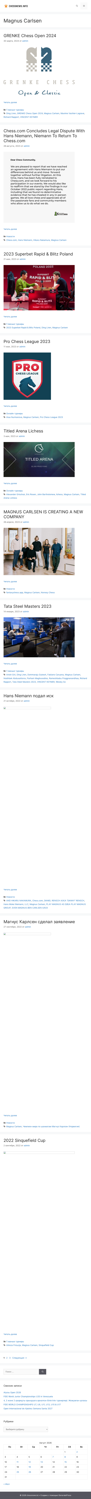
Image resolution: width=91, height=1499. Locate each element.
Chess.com (11, 240)
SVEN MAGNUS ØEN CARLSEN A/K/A (30, 908)
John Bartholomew (46, 494)
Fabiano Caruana (55, 674)
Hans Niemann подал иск (29, 695)
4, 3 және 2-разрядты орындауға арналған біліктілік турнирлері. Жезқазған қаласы (45, 1400)
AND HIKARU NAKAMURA (18, 900)
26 (30, 1472)
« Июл (7, 1484)
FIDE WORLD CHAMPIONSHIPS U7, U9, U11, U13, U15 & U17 (32, 1404)
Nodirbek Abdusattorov (15, 678)
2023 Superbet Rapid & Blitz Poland (38, 253)
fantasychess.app (14, 592)
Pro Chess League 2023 (27, 341)
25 (18, 1472)
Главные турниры (15, 110)
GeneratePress (65, 1495)
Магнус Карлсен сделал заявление (39, 921)
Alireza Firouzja (13, 1345)
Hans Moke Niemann (13, 904)
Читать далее (10, 102)
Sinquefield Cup (46, 1345)
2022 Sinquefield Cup (24, 1140)
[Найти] (42, 1372)
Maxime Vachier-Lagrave (72, 113)
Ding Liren (11, 113)
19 (30, 1467)
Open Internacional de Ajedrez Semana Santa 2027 (28, 1408)
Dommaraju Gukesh (36, 674)
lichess (59, 494)
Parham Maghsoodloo (37, 678)
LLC (26, 904)
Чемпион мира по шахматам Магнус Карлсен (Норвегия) (51, 1126)
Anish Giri (11, 674)
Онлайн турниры (14, 413)
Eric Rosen (31, 494)
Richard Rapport (11, 117)
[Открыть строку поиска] (76, 5)
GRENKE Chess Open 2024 (30, 35)
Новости (10, 236)
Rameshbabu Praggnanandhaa (64, 678)
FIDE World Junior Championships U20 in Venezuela (28, 1396)
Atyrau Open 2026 (12, 1392)
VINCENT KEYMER (29, 117)
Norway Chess (48, 592)
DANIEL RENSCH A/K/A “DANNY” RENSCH (64, 900)
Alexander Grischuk (15, 494)
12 (30, 1462)
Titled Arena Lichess (23, 430)
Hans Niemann (25, 240)
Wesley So (61, 682)
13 (42, 1462)
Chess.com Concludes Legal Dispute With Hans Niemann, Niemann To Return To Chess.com (44, 135)
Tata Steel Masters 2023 (27, 606)
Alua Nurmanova (14, 417)
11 (17, 1462)
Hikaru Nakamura (41, 240)
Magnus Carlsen (51, 113)
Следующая (19, 1358)
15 (65, 1462)
